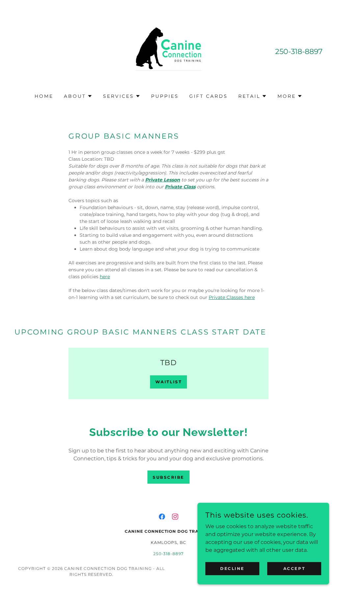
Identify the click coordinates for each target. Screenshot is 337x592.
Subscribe (168, 477)
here (105, 277)
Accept (294, 568)
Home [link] (44, 96)
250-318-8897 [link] (299, 51)
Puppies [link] (165, 96)
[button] (78, 96)
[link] (168, 51)
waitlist (168, 381)
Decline (232, 568)
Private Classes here (232, 297)
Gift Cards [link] (208, 96)
